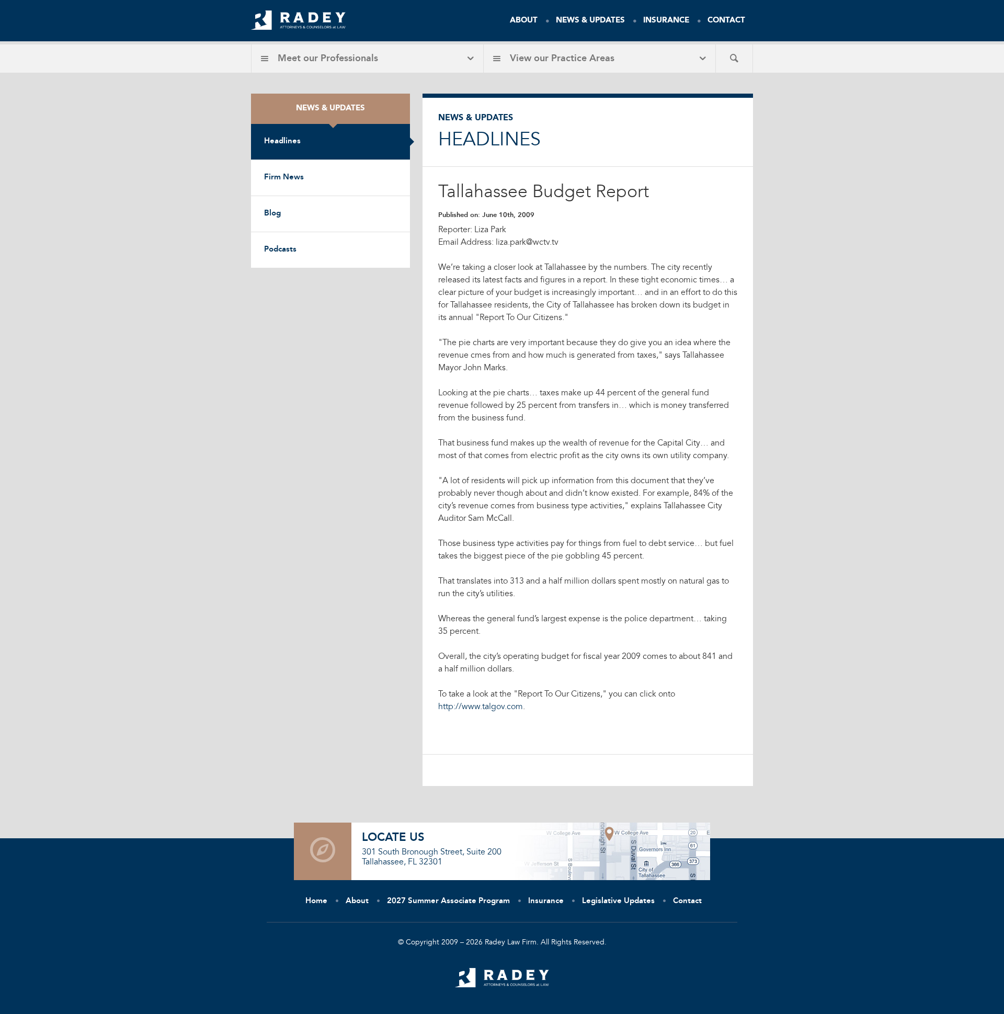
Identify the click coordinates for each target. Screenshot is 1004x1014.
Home (316, 901)
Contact (726, 21)
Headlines (282, 141)
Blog (272, 214)
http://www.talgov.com (480, 707)
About (524, 21)
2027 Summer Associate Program (448, 901)
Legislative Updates (618, 901)
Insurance (666, 21)
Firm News (284, 177)
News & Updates (590, 21)
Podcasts (280, 250)
